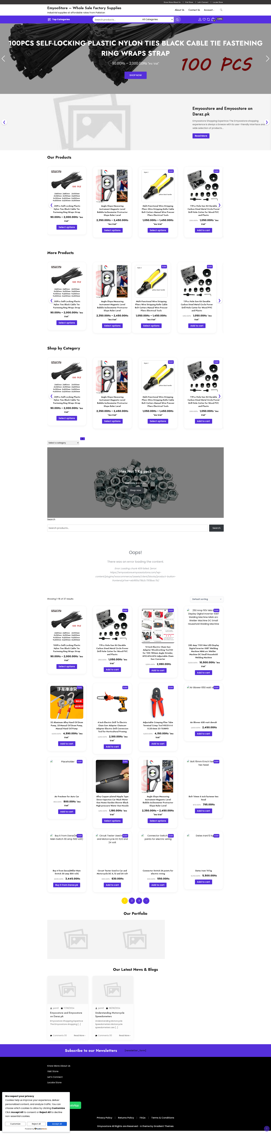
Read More (201, 135)
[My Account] (199, 19)
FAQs (143, 1117)
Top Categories (61, 19)
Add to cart (203, 230)
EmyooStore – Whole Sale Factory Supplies (84, 8)
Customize (15, 1124)
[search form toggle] (221, 10)
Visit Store (189, 2)
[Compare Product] (208, 19)
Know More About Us (172, 2)
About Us (179, 10)
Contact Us (194, 10)
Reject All (36, 1124)
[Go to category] (82, 438)
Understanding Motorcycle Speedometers (135, 930)
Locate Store (218, 2)
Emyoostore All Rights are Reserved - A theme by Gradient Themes (135, 1126)
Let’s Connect (203, 2)
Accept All (57, 1124)
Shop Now (135, 75)
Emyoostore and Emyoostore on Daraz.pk (77, 930)
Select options (67, 227)
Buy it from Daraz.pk (66, 884)
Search (51, 519)
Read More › (79, 1035)
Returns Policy (126, 1117)
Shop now (135, 490)
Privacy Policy (104, 1117)
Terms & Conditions (162, 1117)
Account (208, 10)
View (76, 949)
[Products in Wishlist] (204, 19)
